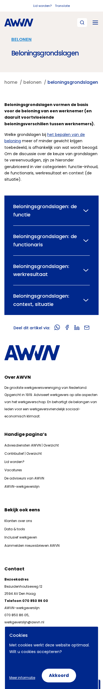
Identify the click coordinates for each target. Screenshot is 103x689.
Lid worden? (42, 6)
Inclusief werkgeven (20, 537)
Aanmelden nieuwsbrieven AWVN (32, 545)
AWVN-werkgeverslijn (22, 486)
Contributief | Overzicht (23, 453)
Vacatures (13, 470)
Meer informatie (22, 677)
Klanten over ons (18, 520)
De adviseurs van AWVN (24, 478)
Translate (62, 6)
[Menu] (95, 22)
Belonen (21, 39)
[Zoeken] (82, 22)
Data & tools (14, 529)
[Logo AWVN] (18, 23)
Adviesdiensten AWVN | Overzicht (31, 445)
